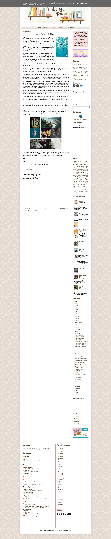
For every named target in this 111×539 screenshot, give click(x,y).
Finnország (60, 476)
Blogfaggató (62, 27)
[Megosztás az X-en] (29, 169)
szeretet (85, 186)
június (76, 327)
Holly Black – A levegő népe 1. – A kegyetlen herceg (34, 496)
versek (79, 190)
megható (75, 179)
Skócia (59, 502)
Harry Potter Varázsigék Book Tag (31, 516)
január (76, 388)
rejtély (74, 184)
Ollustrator (60, 530)
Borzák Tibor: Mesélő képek (81, 358)
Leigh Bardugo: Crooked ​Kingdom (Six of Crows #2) (34, 501)
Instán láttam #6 (78, 356)
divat (80, 167)
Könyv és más (27, 459)
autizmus (86, 162)
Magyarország (61, 491)
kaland (81, 176)
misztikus (75, 181)
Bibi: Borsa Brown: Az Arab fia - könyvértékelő (33, 484)
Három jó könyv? (78, 379)
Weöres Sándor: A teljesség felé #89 (31, 468)
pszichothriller (48, 170)
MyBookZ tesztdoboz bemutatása (79, 339)
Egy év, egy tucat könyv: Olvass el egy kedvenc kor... (81, 367)
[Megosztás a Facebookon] (30, 169)
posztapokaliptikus (76, 182)
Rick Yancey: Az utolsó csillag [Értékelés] (32, 513)
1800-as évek (60, 448)
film (78, 170)
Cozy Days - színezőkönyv (29, 465)
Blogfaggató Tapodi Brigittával (83, 286)
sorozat (78, 186)
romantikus (84, 184)
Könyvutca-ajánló (77, 418)
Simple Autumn (27, 509)
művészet (80, 181)
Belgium (59, 468)
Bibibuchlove (27, 483)
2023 (75, 305)
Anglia (59, 464)
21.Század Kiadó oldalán (35, 164)
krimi (40, 170)
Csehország (60, 473)
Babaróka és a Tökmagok (80, 349)
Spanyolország (61, 504)
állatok (86, 191)
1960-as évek (60, 458)
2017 (75, 390)
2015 (75, 394)
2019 (75, 313)
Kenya (59, 486)
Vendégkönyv (76, 421)
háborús (86, 173)
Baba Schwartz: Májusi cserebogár (80, 377)
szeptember (77, 322)
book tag (86, 164)
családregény (84, 166)
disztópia (75, 167)
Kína (59, 487)
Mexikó (59, 494)
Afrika (59, 461)
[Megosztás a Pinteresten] (31, 169)
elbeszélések (85, 167)
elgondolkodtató (80, 169)
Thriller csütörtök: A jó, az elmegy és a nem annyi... (80, 336)
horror (81, 173)
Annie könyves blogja (29, 515)
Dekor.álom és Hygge (79, 362)
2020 (75, 311)
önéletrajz (78, 192)
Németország (60, 496)
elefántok (74, 169)
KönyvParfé (26, 473)
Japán (59, 482)
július (76, 325)
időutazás (75, 175)
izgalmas (77, 176)
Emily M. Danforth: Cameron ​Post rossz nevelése (34, 507)
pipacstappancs (27, 476)
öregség (83, 192)
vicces (86, 190)
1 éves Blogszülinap (83, 222)
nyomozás (43, 170)
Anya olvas (26, 486)
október (77, 320)
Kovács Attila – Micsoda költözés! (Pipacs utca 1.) (34, 490)
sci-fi (74, 186)
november (77, 318)
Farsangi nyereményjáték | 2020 (30, 487)
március (77, 333)
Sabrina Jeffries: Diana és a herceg (31, 471)
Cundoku (26, 457)
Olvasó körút (27, 512)
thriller (61, 170)
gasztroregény (82, 170)
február (76, 386)
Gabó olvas (26, 456)
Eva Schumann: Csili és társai (81, 381)
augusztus (77, 324)
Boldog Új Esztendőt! (28, 493)
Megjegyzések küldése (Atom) (34, 210)
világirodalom (75, 191)
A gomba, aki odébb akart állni (30, 477)
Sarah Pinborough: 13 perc (80, 374)
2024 (75, 303)
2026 (75, 301)
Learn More (80, 3)
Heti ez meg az (77, 416)
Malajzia (59, 492)
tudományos (80, 188)
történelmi (85, 188)
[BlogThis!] (27, 169)
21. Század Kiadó (30, 170)
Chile (59, 471)
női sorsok (85, 181)
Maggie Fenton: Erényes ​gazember (31, 481)
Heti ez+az (53, 27)
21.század (60, 459)
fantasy (74, 170)
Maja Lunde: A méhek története (81, 341)
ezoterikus (86, 169)
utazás (74, 190)
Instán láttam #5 (78, 372)
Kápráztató (71, 27)
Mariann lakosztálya (28, 467)
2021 (75, 309)
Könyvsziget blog (28, 489)
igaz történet (85, 175)
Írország (59, 505)
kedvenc (86, 176)
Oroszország (60, 499)
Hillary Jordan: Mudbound (80, 346)
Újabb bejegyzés (26, 208)
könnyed (77, 178)
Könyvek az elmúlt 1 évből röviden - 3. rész (83, 249)
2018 (75, 314)
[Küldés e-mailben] (26, 169)
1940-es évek (60, 454)
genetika (86, 170)
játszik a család (77, 424)
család (78, 166)
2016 (75, 392)
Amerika (59, 463)
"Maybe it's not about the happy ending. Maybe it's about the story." (37, 499)
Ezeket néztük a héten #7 (82, 276)
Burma (59, 469)
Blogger (69, 530)
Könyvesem (26, 479)
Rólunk (45, 27)
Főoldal (38, 27)
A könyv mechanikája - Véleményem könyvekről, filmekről (37, 506)
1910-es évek (60, 450)
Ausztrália (60, 466)
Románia (59, 501)
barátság (36, 170)
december (77, 316)
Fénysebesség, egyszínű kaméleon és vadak (80, 344)
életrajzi (74, 192)
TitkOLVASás (76, 420)
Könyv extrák (27, 495)
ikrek (73, 176)
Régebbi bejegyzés (64, 208)
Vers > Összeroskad (28, 510)
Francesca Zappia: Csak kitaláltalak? (80, 370)
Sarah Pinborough (55, 170)
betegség (81, 164)
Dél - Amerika (60, 474)
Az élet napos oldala (28, 492)
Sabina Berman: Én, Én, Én (80, 364)
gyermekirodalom (78, 172)
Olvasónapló (27, 470)
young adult (65, 170)
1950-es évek (60, 456)
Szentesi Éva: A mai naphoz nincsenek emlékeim (83, 230)
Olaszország (60, 497)
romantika (78, 184)
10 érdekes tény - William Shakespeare (32, 474)
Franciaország (61, 478)
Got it (86, 3)
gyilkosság (75, 173)
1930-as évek (60, 453)
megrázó (81, 179)
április (76, 331)
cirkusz (74, 166)
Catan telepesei (78, 348)
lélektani (81, 178)
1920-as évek (60, 451)
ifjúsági (79, 175)
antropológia (81, 162)
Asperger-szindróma (77, 161)
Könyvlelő (26, 464)
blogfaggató (76, 423)
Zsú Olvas (26, 503)
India (59, 481)
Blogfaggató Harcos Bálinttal (81, 360)
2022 (75, 307)
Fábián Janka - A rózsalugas (30, 504)
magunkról (86, 178)
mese (86, 179)
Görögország (60, 479)
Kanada (59, 484)
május (76, 329)
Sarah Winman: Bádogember (81, 351)
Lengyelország (61, 489)
